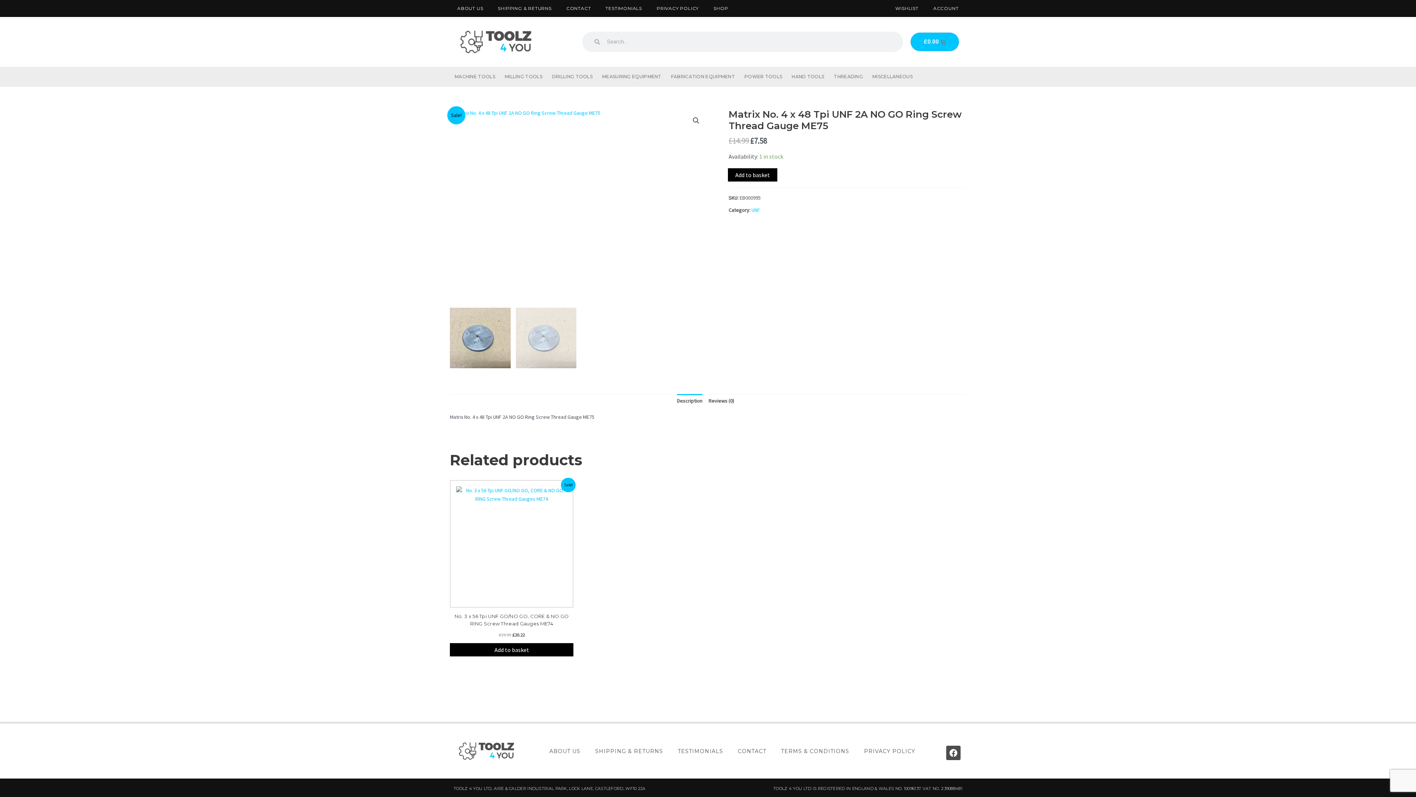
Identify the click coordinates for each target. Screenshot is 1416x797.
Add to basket (752, 175)
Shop (721, 8)
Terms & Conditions (815, 751)
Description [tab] (689, 400)
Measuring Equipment (632, 76)
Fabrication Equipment (703, 76)
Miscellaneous (892, 76)
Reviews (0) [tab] (721, 400)
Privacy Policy (678, 8)
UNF (756, 210)
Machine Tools (475, 76)
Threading (848, 76)
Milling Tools (523, 76)
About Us (470, 8)
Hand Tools (808, 76)
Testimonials (623, 8)
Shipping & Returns (524, 8)
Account (946, 8)
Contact (578, 8)
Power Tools (763, 76)
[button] (696, 120)
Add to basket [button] (511, 649)
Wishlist (906, 8)
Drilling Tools (572, 76)
